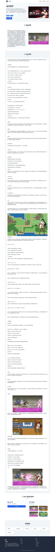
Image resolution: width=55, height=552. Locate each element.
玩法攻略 (44, 1)
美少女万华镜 (37, 543)
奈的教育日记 (37, 542)
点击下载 (47, 1)
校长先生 (37, 544)
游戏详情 (40, 1)
